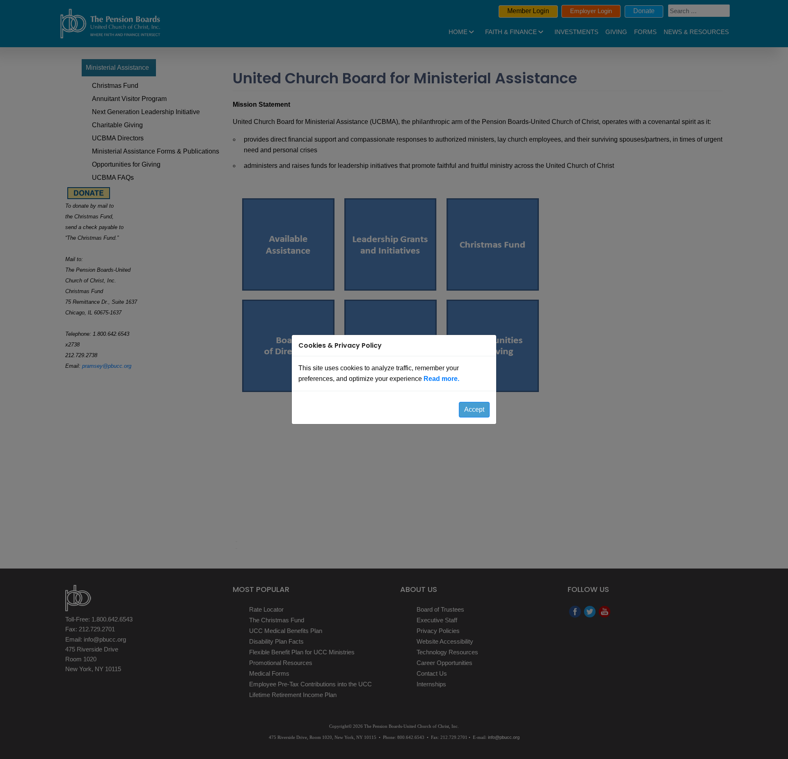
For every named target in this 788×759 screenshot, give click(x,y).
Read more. (441, 378)
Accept (474, 409)
